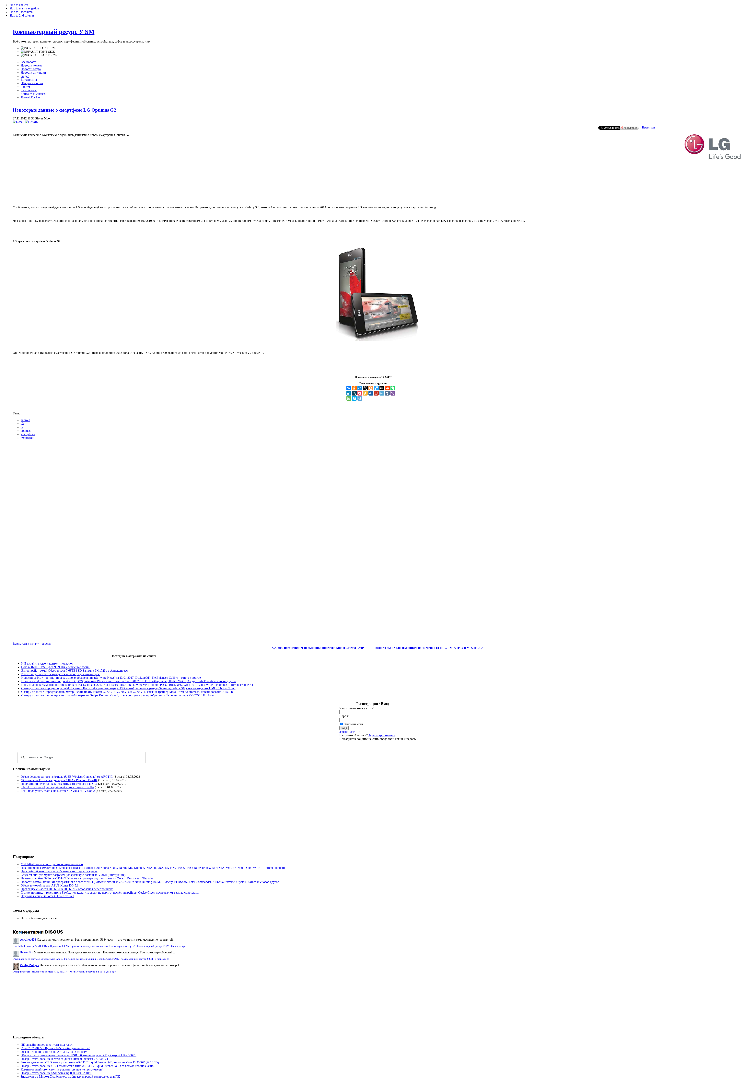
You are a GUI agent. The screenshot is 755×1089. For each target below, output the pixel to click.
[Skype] (354, 398)
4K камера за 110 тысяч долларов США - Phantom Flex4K (59, 780)
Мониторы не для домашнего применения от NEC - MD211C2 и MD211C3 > (429, 647)
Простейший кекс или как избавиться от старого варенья (59, 783)
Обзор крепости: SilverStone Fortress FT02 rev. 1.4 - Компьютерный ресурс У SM (57, 971)
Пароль (344, 716)
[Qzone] (365, 393)
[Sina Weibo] (376, 393)
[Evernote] (392, 388)
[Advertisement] (377, 189)
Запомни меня (353, 724)
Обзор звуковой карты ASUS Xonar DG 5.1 (49, 885)
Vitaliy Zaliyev (29, 965)
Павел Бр (26, 952)
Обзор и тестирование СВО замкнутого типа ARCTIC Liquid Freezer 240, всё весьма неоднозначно (87, 1066)
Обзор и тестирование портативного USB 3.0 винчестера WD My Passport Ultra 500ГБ (78, 1055)
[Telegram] (359, 398)
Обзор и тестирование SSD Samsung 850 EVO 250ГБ (56, 1073)
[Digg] (381, 388)
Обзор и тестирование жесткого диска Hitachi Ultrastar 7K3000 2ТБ (65, 1058)
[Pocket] (359, 393)
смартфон (27, 437)
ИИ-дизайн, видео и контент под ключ (47, 663)
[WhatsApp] (348, 398)
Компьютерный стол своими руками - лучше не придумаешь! (62, 1069)
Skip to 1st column (21, 12)
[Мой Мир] (359, 388)
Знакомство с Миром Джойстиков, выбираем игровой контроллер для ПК (70, 1076)
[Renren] (370, 393)
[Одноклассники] (354, 388)
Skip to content (18, 4)
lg (22, 427)
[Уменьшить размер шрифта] (39, 55)
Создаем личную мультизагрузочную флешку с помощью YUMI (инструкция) (73, 874)
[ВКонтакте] (348, 388)
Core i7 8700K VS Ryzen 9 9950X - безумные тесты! (55, 667)
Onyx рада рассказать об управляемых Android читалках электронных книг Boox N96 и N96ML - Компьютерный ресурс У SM (83, 959)
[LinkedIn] (348, 393)
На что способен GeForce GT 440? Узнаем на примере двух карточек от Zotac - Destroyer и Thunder (87, 878)
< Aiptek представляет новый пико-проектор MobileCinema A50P (318, 647)
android (25, 420)
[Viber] (392, 393)
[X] (365, 388)
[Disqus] (377, 492)
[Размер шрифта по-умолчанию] (38, 52)
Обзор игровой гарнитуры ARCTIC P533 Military (54, 1051)
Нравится (648, 127)
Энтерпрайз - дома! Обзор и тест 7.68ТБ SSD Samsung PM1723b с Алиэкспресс (74, 670)
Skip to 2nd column (21, 15)
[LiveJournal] (354, 393)
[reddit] (387, 388)
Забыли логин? (349, 731)
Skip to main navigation (24, 8)
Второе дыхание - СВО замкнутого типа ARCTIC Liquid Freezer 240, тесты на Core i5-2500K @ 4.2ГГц (90, 1062)
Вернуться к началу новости (32, 643)
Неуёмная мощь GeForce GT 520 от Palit (47, 896)
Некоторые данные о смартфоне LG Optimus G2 (64, 110)
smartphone (28, 434)
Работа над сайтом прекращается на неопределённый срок (60, 674)
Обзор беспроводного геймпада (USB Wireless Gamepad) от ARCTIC (67, 776)
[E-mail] (18, 122)
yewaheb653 (28, 939)
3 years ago (110, 971)
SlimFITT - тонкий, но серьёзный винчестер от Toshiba (57, 787)
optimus (25, 430)
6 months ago (178, 946)
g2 (22, 423)
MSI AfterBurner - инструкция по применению (52, 864)
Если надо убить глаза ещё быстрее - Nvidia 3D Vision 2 (58, 790)
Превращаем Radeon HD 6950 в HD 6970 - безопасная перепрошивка (67, 889)
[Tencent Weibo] (381, 393)
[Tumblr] (387, 393)
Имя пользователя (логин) (356, 708)
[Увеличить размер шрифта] (38, 48)
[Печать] (31, 122)
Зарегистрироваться (381, 735)
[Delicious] (376, 388)
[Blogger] (370, 388)
